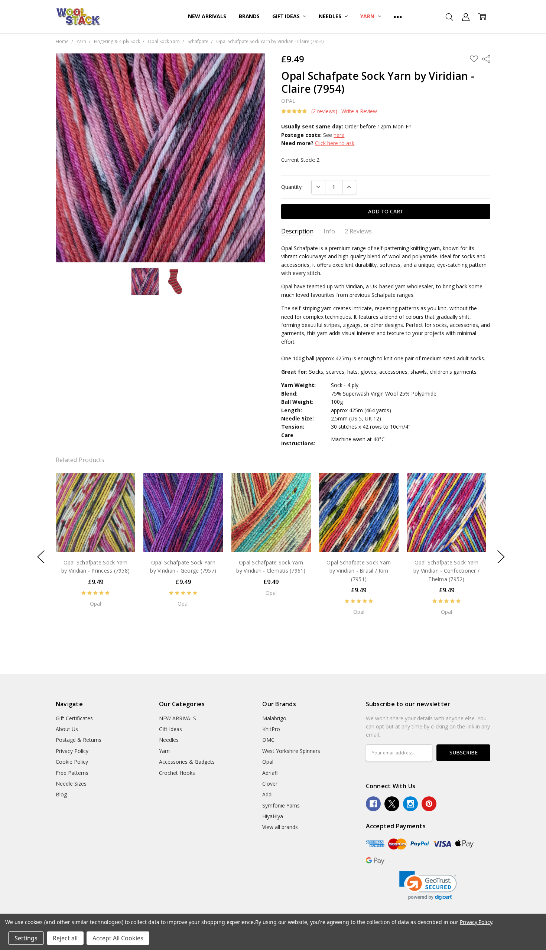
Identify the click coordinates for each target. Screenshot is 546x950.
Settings (26, 938)
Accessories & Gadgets (187, 761)
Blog (61, 794)
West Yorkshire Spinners (291, 750)
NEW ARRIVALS (207, 16)
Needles (330, 16)
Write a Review (359, 111)
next (501, 557)
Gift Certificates (74, 718)
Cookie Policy (72, 761)
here (339, 134)
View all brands (280, 827)
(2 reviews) (324, 111)
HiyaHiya (272, 816)
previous (41, 557)
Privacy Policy (72, 750)
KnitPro (271, 729)
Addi (267, 794)
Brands (249, 16)
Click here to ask (334, 143)
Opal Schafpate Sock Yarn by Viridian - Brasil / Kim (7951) (358, 571)
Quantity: (292, 186)
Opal (267, 761)
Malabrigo (274, 718)
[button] (428, 886)
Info (329, 231)
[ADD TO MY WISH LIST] (122, 497)
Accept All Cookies (117, 938)
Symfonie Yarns (281, 805)
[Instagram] (410, 803)
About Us (67, 729)
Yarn (368, 16)
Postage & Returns (78, 739)
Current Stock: (300, 159)
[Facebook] (373, 803)
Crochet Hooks (177, 772)
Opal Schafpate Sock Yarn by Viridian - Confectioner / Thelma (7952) (446, 571)
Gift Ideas (286, 16)
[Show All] (397, 16)
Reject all (65, 938)
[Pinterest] (429, 803)
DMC (268, 739)
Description (297, 231)
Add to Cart (95, 536)
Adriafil (270, 772)
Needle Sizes (71, 783)
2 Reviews (358, 231)
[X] (391, 803)
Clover (269, 783)
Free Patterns (72, 772)
